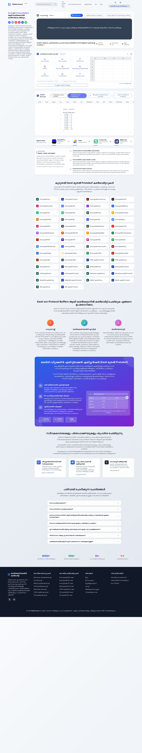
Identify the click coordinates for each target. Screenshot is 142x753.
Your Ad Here (115, 583)
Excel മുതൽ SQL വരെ (66, 580)
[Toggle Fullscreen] (131, 54)
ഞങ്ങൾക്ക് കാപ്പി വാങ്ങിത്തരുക (118, 6)
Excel (46, 102)
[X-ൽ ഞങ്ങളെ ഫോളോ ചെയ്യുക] (9, 599)
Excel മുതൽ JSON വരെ (66, 577)
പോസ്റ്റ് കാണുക (80, 474)
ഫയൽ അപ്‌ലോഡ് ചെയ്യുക (94, 15)
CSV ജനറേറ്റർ (38, 580)
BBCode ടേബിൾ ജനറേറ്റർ (41, 583)
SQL (61, 102)
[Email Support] (14, 599)
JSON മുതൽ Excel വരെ (66, 586)
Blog (101, 4)
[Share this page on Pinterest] (19, 22)
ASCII (110, 102)
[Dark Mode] (115, 2)
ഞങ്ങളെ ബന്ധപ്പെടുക (92, 589)
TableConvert (35, 611)
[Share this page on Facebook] (9, 22)
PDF (104, 102)
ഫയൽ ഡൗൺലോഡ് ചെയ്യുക (123, 95)
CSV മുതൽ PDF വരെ (65, 595)
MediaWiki (119, 102)
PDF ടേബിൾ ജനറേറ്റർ (40, 595)
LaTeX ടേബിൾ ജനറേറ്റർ (74, 4)
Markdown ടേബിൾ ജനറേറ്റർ (42, 577)
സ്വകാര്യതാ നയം (91, 592)
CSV (81, 102)
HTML (74, 102)
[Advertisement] (20, 72)
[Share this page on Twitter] (12, 22)
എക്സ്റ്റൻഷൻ (88, 4)
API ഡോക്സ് (89, 580)
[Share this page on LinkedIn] (22, 22)
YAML (127, 102)
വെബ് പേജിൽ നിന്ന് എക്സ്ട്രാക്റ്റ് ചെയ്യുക (118, 15)
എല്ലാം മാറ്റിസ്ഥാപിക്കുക (63, 85)
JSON (39, 102)
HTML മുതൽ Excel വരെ (66, 589)
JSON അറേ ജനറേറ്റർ (40, 589)
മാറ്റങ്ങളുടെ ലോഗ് (90, 583)
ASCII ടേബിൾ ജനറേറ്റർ (41, 586)
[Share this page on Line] (25, 22)
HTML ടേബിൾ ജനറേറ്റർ (41, 592)
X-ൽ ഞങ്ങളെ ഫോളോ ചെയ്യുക (58, 95)
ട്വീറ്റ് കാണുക (114, 470)
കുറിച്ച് (87, 586)
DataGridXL (128, 83)
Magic (54, 102)
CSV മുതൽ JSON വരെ (66, 592)
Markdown (89, 102)
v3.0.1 (26, 3)
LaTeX (67, 102)
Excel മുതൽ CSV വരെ (66, 583)
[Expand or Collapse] (128, 54)
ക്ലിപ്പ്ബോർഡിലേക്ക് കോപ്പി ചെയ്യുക (100, 95)
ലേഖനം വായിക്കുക (47, 472)
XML (97, 102)
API (96, 4)
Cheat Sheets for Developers (120, 580)
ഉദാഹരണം (78, 15)
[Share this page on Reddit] (16, 22)
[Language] (121, 2)
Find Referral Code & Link (119, 577)
